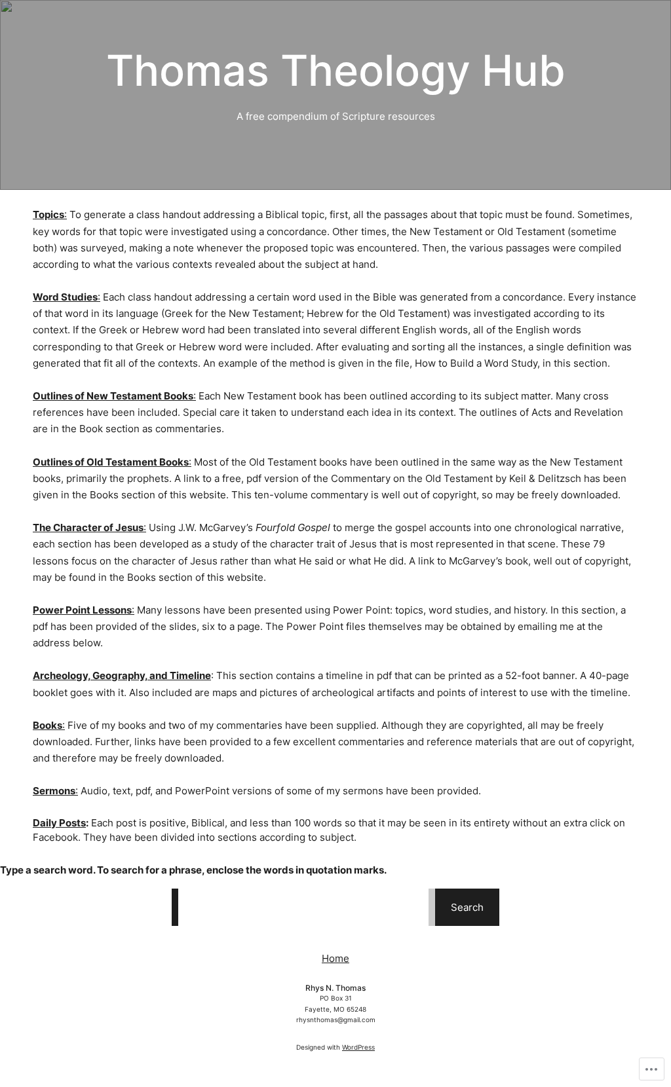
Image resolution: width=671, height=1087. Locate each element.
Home (335, 958)
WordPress (358, 1047)
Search (467, 907)
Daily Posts (59, 823)
